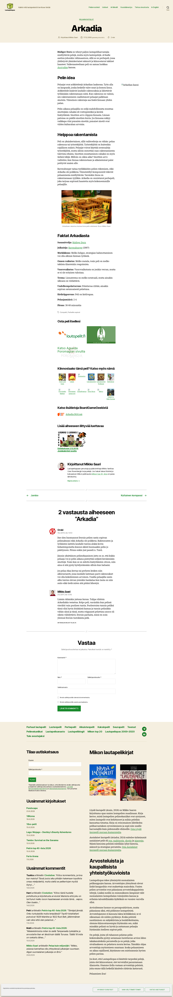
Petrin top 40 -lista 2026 (38, 848)
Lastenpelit (55, 727)
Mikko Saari (73, 37)
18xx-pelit (31, 824)
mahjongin (118, 840)
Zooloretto (81, 376)
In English (155, 7)
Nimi (59, 677)
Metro (101, 391)
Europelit (63, 312)
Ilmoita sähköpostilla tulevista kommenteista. (75, 697)
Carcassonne (91, 382)
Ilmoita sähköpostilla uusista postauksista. (74, 702)
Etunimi (30, 760)
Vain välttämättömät (131, 990)
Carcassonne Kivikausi (101, 383)
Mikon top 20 (95, 731)
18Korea (30, 816)
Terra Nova (91, 391)
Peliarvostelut (94, 7)
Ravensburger (75, 247)
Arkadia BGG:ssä (74, 414)
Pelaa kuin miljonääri (59, 945)
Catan (72, 382)
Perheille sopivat (74, 312)
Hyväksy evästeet (105, 990)
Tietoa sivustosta (142, 7)
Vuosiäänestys (126, 7)
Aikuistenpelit (87, 727)
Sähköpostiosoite (94, 677)
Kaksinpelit (104, 727)
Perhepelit (70, 727)
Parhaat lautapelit (36, 727)
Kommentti (61, 658)
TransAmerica (81, 391)
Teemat (131, 727)
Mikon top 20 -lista (99, 474)
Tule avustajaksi (35, 736)
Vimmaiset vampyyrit (72, 393)
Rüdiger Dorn (79, 242)
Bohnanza (110, 382)
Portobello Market (62, 393)
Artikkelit (114, 7)
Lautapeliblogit (76, 731)
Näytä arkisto (73, 481)
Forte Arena (32, 856)
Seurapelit (118, 727)
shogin (128, 840)
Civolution (49, 875)
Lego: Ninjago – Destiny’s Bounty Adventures (48, 832)
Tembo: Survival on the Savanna (42, 840)
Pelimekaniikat (34, 731)
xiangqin (139, 840)
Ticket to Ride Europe (111, 398)
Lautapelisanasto (55, 731)
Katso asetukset (157, 990)
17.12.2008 (93, 37)
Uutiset (105, 7)
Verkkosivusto (62, 687)
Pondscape (32, 808)
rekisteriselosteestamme (57, 789)
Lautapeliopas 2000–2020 (120, 731)
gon (110, 840)
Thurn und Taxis (62, 383)
